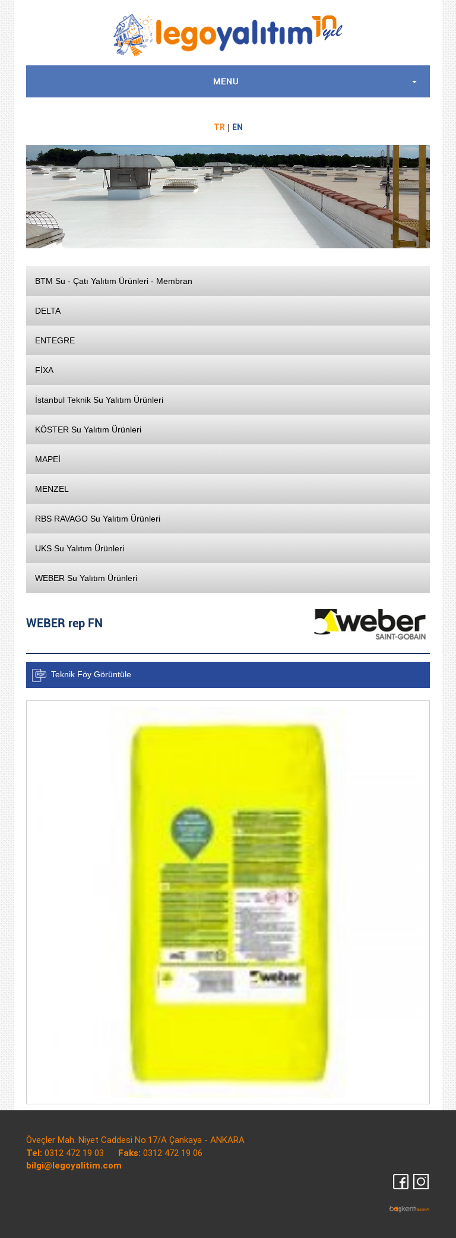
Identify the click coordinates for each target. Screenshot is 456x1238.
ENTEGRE (55, 340)
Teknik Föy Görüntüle (91, 674)
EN (237, 127)
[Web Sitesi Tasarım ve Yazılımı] (410, 1208)
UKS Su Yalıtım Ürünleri (79, 548)
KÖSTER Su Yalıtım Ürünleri (88, 429)
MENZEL (52, 489)
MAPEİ (48, 459)
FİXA (44, 370)
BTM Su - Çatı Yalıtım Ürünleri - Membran (113, 281)
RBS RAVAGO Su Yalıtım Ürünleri (97, 518)
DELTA (48, 310)
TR (219, 127)
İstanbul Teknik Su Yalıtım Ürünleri (99, 400)
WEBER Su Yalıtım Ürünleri (86, 578)
